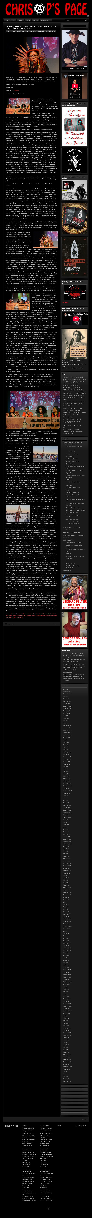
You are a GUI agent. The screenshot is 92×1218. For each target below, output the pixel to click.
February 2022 (67, 778)
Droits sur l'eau (69, 463)
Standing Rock (67, 538)
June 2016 (66, 933)
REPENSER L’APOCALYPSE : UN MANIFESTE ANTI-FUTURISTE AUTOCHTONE (72, 421)
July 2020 (65, 822)
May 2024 (65, 720)
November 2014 (67, 977)
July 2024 (65, 716)
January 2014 (66, 1001)
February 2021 (67, 805)
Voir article (65, 302)
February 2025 (67, 701)
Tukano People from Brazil (18, 617)
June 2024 (66, 718)
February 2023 (67, 752)
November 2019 (67, 841)
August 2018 (66, 873)
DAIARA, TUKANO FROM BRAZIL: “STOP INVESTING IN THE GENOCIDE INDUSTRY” (31, 28)
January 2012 (66, 1057)
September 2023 (67, 735)
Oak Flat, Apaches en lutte (72, 492)
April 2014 (65, 994)
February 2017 (67, 914)
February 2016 (67, 943)
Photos (21, 20)
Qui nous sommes (46, 20)
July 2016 (65, 931)
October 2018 (66, 868)
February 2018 (67, 887)
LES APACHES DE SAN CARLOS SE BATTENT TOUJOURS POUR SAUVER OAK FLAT (73, 655)
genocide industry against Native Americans (22, 615)
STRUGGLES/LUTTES (69, 540)
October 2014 (66, 979)
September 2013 (67, 1011)
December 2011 (67, 1059)
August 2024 (66, 713)
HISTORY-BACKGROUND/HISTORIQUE (73, 535)
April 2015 (65, 965)
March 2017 (66, 912)
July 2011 (65, 1071)
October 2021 (66, 788)
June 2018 (66, 878)
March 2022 (66, 776)
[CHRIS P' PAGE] (46, 16)
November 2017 (67, 895)
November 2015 (67, 950)
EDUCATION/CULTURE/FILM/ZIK (72, 533)
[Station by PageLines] (48, 1208)
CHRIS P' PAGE (11, 1126)
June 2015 (66, 960)
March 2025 (66, 699)
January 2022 (66, 781)
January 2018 (66, 890)
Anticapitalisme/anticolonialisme (74, 542)
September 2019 (67, 844)
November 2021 (67, 786)
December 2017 (67, 892)
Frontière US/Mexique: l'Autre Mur (74, 470)
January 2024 (66, 728)
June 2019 (66, 849)
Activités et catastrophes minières (74, 446)
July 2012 (65, 1042)
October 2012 (66, 1037)
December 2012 (67, 1033)
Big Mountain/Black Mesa (72, 459)
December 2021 (67, 783)
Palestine (68, 530)
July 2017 (65, 902)
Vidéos (28, 20)
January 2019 (66, 861)
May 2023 (65, 745)
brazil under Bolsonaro (16, 613)
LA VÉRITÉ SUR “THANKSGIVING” (72, 408)
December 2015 (67, 948)
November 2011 (67, 1062)
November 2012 (67, 1035)
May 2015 (65, 962)
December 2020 (67, 810)
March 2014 (66, 996)
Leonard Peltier (69, 485)
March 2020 (66, 832)
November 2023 (67, 732)
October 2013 (66, 1008)
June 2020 (66, 824)
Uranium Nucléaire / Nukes (72, 519)
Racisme (68, 561)
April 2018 (65, 883)
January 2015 (66, 972)
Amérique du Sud (49, 31)
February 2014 (67, 999)
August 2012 (66, 1040)
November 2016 (67, 921)
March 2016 (66, 941)
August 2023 (66, 737)
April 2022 (65, 774)
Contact (35, 20)
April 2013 (65, 1023)
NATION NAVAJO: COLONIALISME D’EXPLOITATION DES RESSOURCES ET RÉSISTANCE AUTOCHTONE (74, 412)
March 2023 (66, 749)
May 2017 (65, 907)
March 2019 (66, 856)
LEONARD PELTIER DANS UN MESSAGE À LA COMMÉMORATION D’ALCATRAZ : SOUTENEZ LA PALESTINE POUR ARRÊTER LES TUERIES (74, 667)
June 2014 (66, 989)
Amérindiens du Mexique (72, 454)
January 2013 (66, 1030)
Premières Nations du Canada (73, 507)
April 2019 (65, 853)
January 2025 (66, 703)
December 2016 (67, 919)
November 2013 (67, 1006)
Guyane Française (70, 473)
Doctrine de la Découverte (72, 461)
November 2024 (67, 708)
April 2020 (65, 829)
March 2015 (66, 967)
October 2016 (66, 924)
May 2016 (65, 936)
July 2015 (65, 958)
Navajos (68, 490)
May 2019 (65, 851)
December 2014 (67, 974)
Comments (11, 624)
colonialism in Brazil (51, 613)
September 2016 (67, 926)
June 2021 (66, 795)
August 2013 (66, 1013)
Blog (14, 20)
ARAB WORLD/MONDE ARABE (71, 527)
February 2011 (67, 1081)
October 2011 (66, 1064)
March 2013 (66, 1025)
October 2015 (66, 953)
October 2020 (66, 815)
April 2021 (65, 800)
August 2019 (66, 846)
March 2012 (66, 1052)
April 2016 (65, 938)
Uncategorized (67, 570)
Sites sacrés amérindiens (72, 512)
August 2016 (66, 929)
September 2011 (67, 1066)
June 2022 (66, 769)
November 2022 (67, 759)
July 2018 (65, 875)
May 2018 (65, 880)
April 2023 (65, 747)
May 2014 (65, 991)
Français (16, 90)
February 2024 (67, 725)
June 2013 (66, 1018)
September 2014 (67, 982)
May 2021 (65, 798)
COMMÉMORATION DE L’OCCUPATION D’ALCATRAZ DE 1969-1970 (74, 661)
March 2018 (66, 885)
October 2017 (66, 897)
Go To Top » (84, 1119)
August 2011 (66, 1069)
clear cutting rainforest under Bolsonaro (38, 613)
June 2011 (66, 1074)
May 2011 (65, 1076)
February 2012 (67, 1054)
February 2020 (67, 834)
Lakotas (68, 479)
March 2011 (66, 1079)
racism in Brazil (9, 617)
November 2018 (67, 866)
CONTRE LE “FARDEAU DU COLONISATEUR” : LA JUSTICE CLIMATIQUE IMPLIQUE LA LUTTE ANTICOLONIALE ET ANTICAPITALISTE (74, 388)
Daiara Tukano (9, 615)
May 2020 (65, 827)
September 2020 (67, 817)
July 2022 (65, 766)
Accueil (7, 20)
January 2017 (66, 916)
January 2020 (66, 837)
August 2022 (66, 764)
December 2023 (67, 730)
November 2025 (67, 694)
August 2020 (66, 820)
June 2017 (66, 904)
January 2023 (66, 754)
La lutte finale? (69, 558)
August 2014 (66, 984)
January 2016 (66, 945)
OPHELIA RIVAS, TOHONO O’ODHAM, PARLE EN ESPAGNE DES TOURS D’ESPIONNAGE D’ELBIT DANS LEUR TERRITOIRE (73, 677)
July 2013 (65, 1016)
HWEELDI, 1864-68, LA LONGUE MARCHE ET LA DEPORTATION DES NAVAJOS (74, 394)
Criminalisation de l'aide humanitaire (75, 556)
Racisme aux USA (70, 563)
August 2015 (66, 955)
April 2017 (65, 909)
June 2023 (66, 742)
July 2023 (65, 740)
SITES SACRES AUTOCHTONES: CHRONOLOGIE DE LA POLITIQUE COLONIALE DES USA (72, 431)
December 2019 (67, 839)
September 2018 (67, 870)
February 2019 (67, 858)
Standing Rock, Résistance (74, 482)
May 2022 (65, 771)
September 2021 (67, 790)
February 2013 (67, 1028)
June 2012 (66, 1045)
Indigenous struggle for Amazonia (50, 615)
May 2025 (65, 696)
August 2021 (66, 793)
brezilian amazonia (25, 613)
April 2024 (65, 723)
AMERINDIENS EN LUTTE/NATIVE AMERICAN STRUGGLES (30, 31)
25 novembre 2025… (68, 672)
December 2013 (67, 1004)
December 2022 (67, 757)
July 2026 (65, 689)
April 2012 (65, 1050)
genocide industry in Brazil (37, 615)
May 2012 (65, 1047)
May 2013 (65, 1020)
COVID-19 (68, 553)
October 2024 (66, 711)
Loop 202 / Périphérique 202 (73, 487)
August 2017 (66, 899)
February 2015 (67, 970)
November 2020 (67, 812)
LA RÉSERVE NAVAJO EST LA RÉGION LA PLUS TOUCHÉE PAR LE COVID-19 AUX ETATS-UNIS (74, 404)
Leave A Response (54, 624)
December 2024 (67, 706)
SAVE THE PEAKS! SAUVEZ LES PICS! (75, 510)
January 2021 (66, 807)
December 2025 (67, 691)
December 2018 (67, 863)
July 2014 (65, 987)
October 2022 (66, 762)
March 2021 (66, 803)
